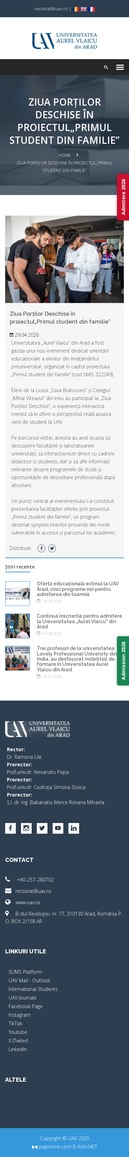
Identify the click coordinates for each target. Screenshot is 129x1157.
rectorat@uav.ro (33, 891)
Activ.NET (87, 1146)
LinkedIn (18, 1049)
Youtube (18, 1032)
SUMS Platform (25, 972)
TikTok (15, 1023)
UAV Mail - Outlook (29, 980)
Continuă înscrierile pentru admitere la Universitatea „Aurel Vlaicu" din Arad (79, 621)
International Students (33, 989)
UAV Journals (22, 997)
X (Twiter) (18, 1040)
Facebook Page (26, 1006)
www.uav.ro (27, 902)
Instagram (20, 1015)
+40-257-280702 (34, 879)
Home (64, 155)
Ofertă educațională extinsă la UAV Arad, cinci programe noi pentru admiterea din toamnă (78, 589)
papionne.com (54, 1146)
